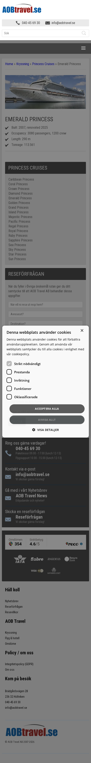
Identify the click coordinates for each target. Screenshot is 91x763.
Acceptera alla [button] (47, 409)
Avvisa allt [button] (47, 420)
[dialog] (45, 381)
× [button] (81, 330)
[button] (45, 429)
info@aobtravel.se (63, 23)
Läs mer (36, 354)
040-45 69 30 (31, 23)
